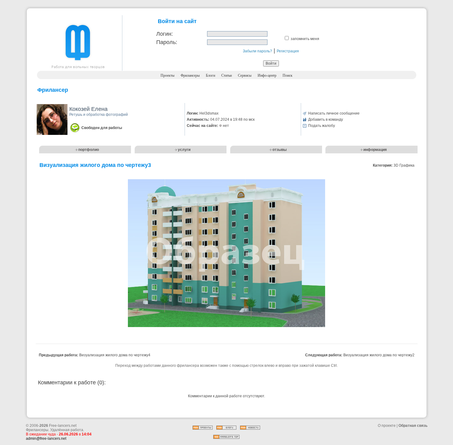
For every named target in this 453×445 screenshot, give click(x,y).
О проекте (387, 425)
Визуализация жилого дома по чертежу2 (378, 355)
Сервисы (244, 75)
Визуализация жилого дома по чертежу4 (114, 355)
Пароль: (166, 42)
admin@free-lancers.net (46, 438)
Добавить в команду (325, 119)
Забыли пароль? (257, 51)
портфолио (88, 150)
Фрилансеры (190, 75)
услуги (184, 150)
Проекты (167, 75)
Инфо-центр (267, 75)
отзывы (279, 150)
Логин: (164, 34)
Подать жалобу (321, 125)
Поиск (287, 75)
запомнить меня (305, 39)
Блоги (210, 75)
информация (375, 150)
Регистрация (288, 51)
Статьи (226, 75)
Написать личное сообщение (334, 113)
